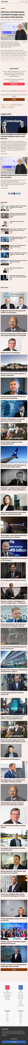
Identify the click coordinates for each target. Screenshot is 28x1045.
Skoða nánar (4, 1035)
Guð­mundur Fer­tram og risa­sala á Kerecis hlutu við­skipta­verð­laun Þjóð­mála (18, 277)
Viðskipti (7, 1014)
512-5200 (21, 992)
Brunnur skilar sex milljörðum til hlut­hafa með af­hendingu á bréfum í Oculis (18, 230)
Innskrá (14, 99)
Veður (21, 1018)
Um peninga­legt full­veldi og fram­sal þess (13, 580)
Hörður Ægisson (4, 19)
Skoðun (7, 1018)
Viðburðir (20, 1017)
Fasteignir (20, 1014)
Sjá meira (14, 969)
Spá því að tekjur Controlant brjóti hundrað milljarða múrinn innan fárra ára (13, 137)
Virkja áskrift (14, 84)
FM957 (21, 1021)
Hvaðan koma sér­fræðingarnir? (10, 759)
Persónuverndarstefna (7, 995)
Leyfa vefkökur (14, 1041)
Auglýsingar (21, 994)
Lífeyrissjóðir (11, 107)
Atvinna (20, 1015)
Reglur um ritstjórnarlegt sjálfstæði (7, 993)
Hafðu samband (20, 995)
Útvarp (7, 1021)
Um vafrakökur (20, 1004)
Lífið (7, 1017)
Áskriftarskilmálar (21, 998)
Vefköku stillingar (14, 1038)
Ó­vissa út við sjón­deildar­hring (16, 268)
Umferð (20, 1001)
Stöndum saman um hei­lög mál (17, 221)
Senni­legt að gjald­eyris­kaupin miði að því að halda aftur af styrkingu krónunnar (18, 238)
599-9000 (8, 999)
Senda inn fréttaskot (20, 1005)
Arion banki (4, 107)
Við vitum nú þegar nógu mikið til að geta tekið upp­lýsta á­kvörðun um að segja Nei (18, 215)
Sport (7, 1015)
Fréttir (7, 1012)
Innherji (20, 1012)
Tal (20, 1024)
